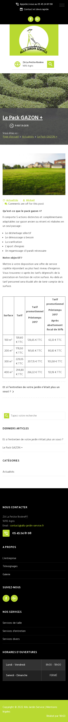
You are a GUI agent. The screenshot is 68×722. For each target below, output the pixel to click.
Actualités (28, 137)
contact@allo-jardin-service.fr (27, 526)
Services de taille (12, 623)
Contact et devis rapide (34, 9)
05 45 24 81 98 (21, 533)
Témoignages (10, 566)
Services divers (11, 639)
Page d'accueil (11, 137)
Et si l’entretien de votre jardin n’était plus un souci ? (33, 440)
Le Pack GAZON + (13, 448)
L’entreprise (9, 558)
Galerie (6, 574)
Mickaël (30, 200)
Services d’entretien (14, 631)
